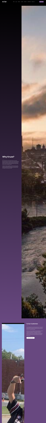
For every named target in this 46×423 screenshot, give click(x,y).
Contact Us (33, 1)
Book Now (25, 1)
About (16, 1)
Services (19, 1)
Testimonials (29, 1)
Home (14, 1)
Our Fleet (22, 1)
